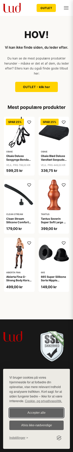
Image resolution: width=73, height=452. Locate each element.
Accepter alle (36, 412)
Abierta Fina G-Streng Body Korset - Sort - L (19, 280)
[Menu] (66, 8)
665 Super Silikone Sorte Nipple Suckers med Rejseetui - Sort (53, 282)
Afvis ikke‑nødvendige (36, 425)
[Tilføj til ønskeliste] (29, 122)
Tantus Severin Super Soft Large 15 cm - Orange (54, 222)
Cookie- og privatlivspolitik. (43, 401)
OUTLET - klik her (36, 87)
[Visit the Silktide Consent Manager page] (59, 438)
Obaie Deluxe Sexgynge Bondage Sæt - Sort (19, 159)
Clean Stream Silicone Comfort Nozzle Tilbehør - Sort (17, 224)
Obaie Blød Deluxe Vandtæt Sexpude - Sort (53, 159)
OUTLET (46, 8)
